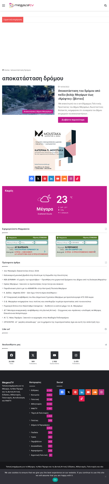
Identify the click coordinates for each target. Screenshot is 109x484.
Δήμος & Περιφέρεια (40, 425)
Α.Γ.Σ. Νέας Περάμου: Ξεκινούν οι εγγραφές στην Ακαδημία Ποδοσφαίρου (36, 317)
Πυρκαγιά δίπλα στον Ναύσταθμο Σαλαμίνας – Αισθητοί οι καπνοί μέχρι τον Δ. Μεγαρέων (43, 306)
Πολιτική (35, 399)
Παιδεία (34, 432)
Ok (55, 480)
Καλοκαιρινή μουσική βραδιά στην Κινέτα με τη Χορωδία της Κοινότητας (36, 275)
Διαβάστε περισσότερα (73, 120)
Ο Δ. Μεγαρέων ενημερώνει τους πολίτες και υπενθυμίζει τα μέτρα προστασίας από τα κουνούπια (47, 301)
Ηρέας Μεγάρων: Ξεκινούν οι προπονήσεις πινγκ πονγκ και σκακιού (33, 284)
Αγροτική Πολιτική (39, 455)
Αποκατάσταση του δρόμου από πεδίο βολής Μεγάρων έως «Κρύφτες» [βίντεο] (79, 94)
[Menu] (3, 6)
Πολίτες (34, 420)
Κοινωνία (35, 395)
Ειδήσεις (35, 390)
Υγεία (33, 437)
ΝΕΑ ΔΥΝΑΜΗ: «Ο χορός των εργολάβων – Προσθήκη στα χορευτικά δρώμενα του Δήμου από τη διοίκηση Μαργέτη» (55, 279)
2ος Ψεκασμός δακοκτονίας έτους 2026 (21, 271)
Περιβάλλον (36, 441)
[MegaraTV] (22, 5)
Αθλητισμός (36, 404)
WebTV (34, 408)
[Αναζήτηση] (105, 6)
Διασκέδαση (36, 446)
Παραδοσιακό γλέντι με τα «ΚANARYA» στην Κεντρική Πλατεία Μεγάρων (35, 288)
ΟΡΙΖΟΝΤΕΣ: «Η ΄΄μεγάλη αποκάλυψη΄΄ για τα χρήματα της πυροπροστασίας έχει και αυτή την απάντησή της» (52, 322)
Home (6, 70)
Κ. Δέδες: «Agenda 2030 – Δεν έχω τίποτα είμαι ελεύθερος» (30, 293)
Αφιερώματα (36, 450)
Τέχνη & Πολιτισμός (40, 413)
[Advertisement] (54, 46)
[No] (105, 476)
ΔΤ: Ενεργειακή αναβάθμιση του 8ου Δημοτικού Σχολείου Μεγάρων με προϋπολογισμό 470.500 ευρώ (49, 297)
